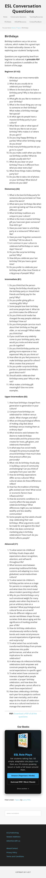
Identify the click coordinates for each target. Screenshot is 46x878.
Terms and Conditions (15, 856)
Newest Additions (13, 837)
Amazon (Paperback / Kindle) (23, 776)
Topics (17, 800)
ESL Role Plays (23, 754)
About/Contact (12, 848)
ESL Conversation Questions (23, 8)
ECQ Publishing (12, 833)
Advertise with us (13, 841)
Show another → (23, 789)
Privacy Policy (11, 852)
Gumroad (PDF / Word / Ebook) (23, 782)
